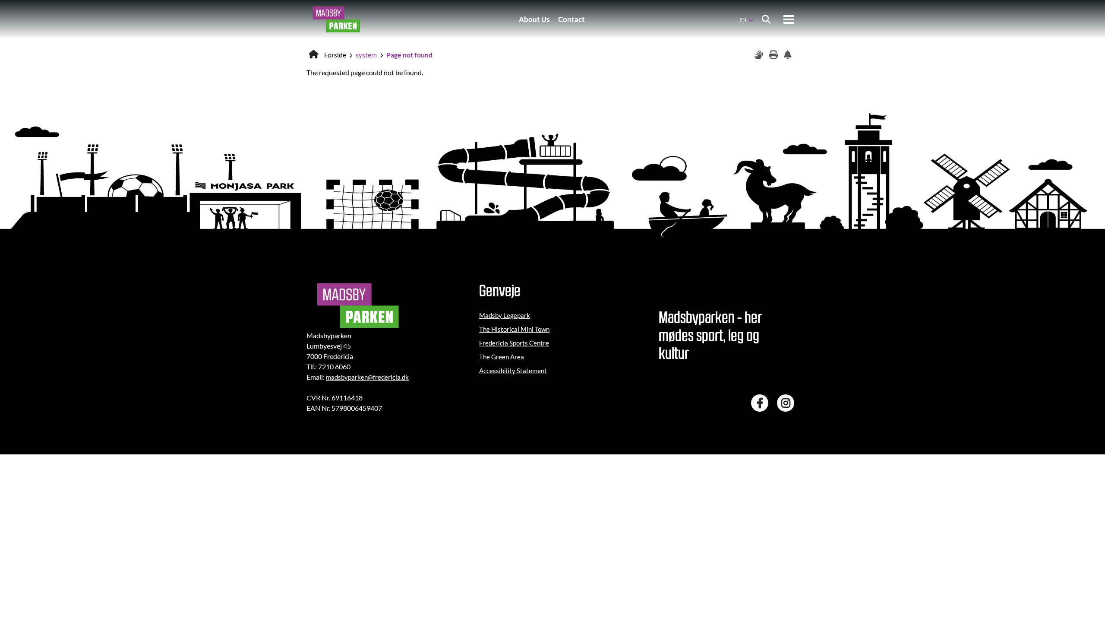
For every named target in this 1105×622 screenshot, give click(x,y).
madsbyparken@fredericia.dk (367, 377)
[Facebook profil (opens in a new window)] (762, 403)
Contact (571, 19)
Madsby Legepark (504, 315)
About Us (534, 19)
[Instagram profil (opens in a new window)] (788, 403)
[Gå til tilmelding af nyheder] (789, 55)
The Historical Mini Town (514, 329)
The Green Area (501, 357)
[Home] (336, 19)
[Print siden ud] (774, 55)
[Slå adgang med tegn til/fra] (760, 55)
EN (742, 19)
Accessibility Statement (513, 370)
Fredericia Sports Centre (514, 343)
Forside (335, 55)
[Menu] (789, 19)
